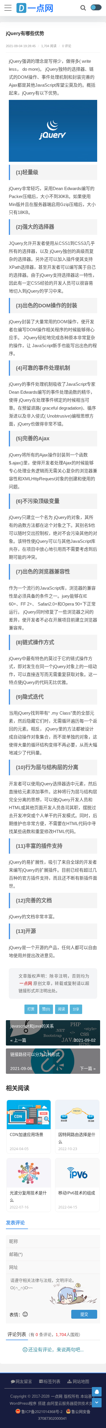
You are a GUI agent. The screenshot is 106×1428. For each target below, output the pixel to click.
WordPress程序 (23, 1403)
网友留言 (24, 1381)
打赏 (30, 1009)
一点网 (56, 1396)
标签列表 (52, 1381)
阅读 (61, 1009)
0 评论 (66, 46)
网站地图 (80, 1381)
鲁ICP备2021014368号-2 (42, 1411)
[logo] (39, 6)
